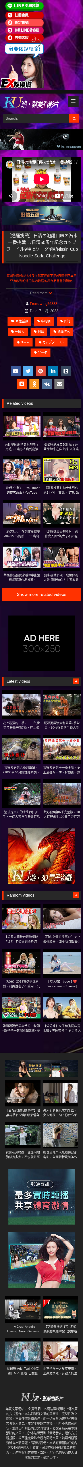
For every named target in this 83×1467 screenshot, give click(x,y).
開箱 (67, 321)
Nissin (25, 342)
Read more (39, 293)
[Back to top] (69, 1453)
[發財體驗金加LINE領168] (22, 87)
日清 (41, 332)
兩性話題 (21, 321)
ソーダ (42, 352)
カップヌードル (53, 342)
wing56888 (48, 304)
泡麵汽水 (63, 332)
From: (34, 304)
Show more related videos (41, 594)
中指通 (45, 321)
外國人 (19, 332)
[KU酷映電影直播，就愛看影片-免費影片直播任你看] (34, 103)
